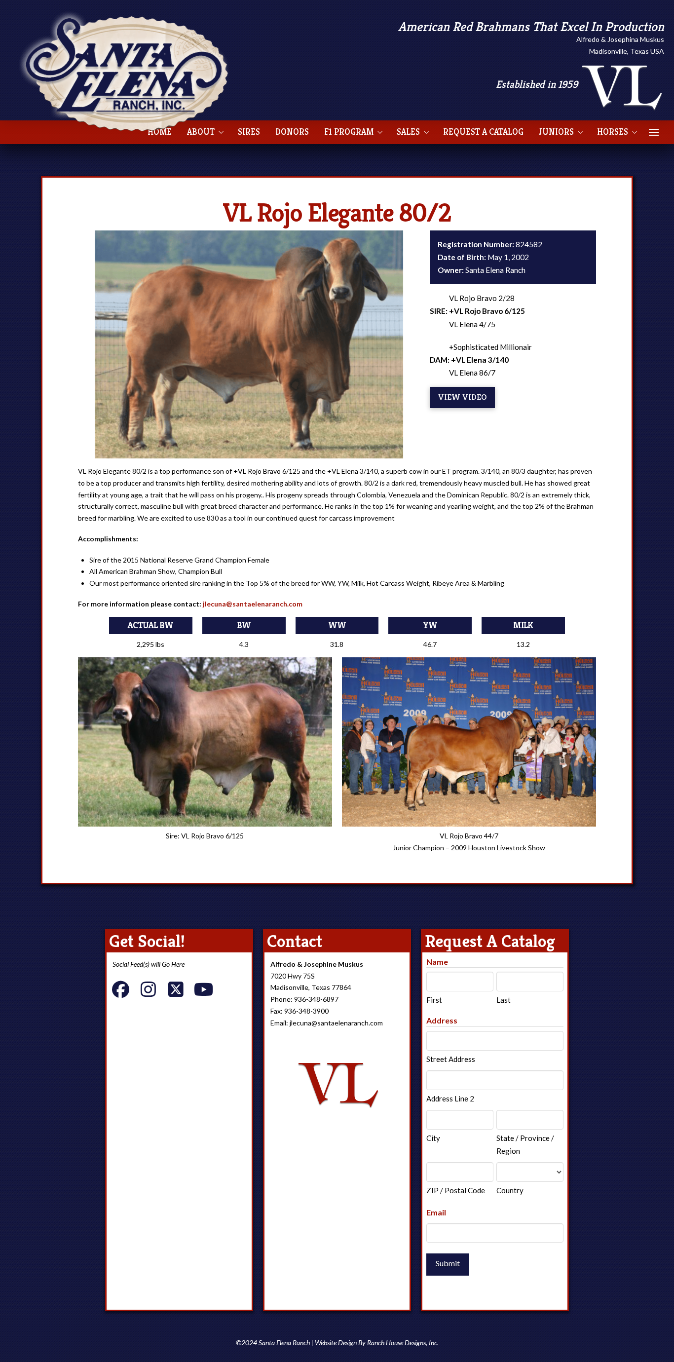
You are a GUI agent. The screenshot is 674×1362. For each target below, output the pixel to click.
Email (436, 1212)
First (434, 999)
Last (503, 999)
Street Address (450, 1059)
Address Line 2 (450, 1098)
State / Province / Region (525, 1144)
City (433, 1138)
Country (510, 1190)
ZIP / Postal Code (455, 1190)
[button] (653, 132)
